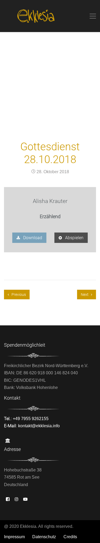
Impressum (14, 536)
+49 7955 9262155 (31, 418)
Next (85, 294)
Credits (70, 536)
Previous (18, 294)
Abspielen (73, 237)
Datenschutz (44, 536)
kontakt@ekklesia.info (39, 426)
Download (32, 237)
